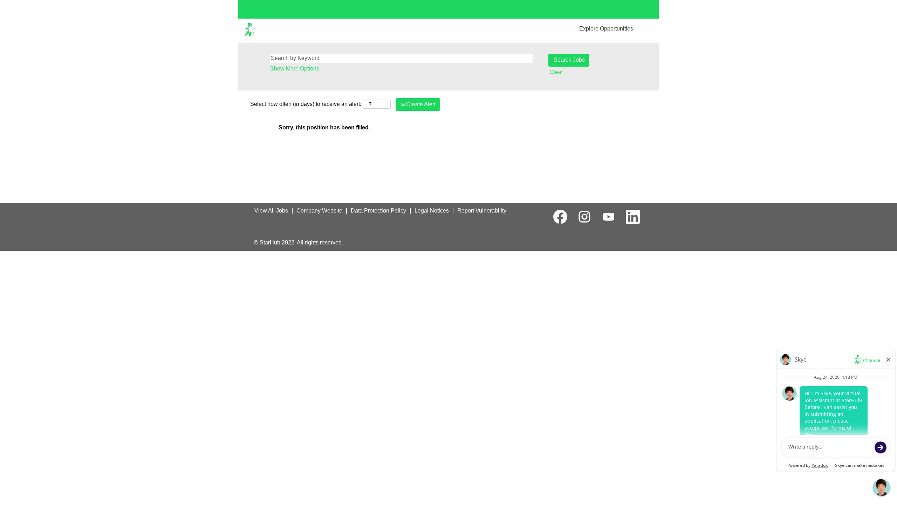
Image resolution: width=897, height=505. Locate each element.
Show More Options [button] (294, 69)
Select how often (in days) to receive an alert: (305, 104)
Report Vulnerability (481, 211)
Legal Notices (432, 211)
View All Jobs (271, 211)
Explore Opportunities (606, 29)
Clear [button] (556, 72)
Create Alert (420, 104)
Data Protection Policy (378, 211)
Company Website (319, 211)
